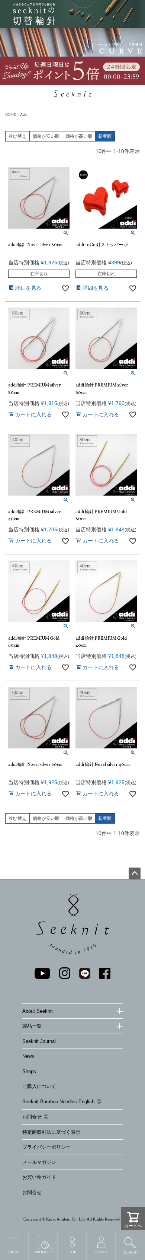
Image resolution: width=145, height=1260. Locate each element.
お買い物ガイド (39, 1177)
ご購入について (39, 1086)
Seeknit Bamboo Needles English (58, 1101)
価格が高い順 (78, 136)
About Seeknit (37, 1011)
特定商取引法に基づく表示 (51, 1132)
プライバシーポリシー (46, 1147)
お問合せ (32, 1117)
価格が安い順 (46, 136)
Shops (29, 1071)
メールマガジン (39, 1162)
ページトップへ (135, 873)
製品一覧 (32, 1026)
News (28, 1056)
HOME (10, 114)
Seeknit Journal (39, 1041)
